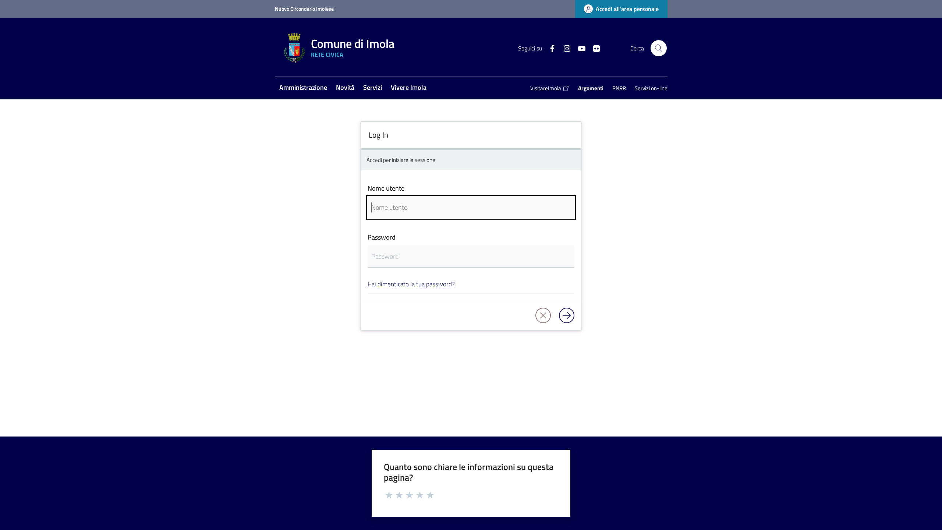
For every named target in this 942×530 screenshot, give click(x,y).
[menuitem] (303, 88)
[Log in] (566, 315)
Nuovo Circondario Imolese (304, 9)
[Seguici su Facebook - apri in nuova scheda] (549, 47)
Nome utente (386, 188)
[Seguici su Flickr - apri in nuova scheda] (593, 47)
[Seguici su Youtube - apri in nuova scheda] (578, 47)
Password (382, 237)
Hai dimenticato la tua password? (411, 284)
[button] (658, 48)
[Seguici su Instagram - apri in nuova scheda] (564, 47)
